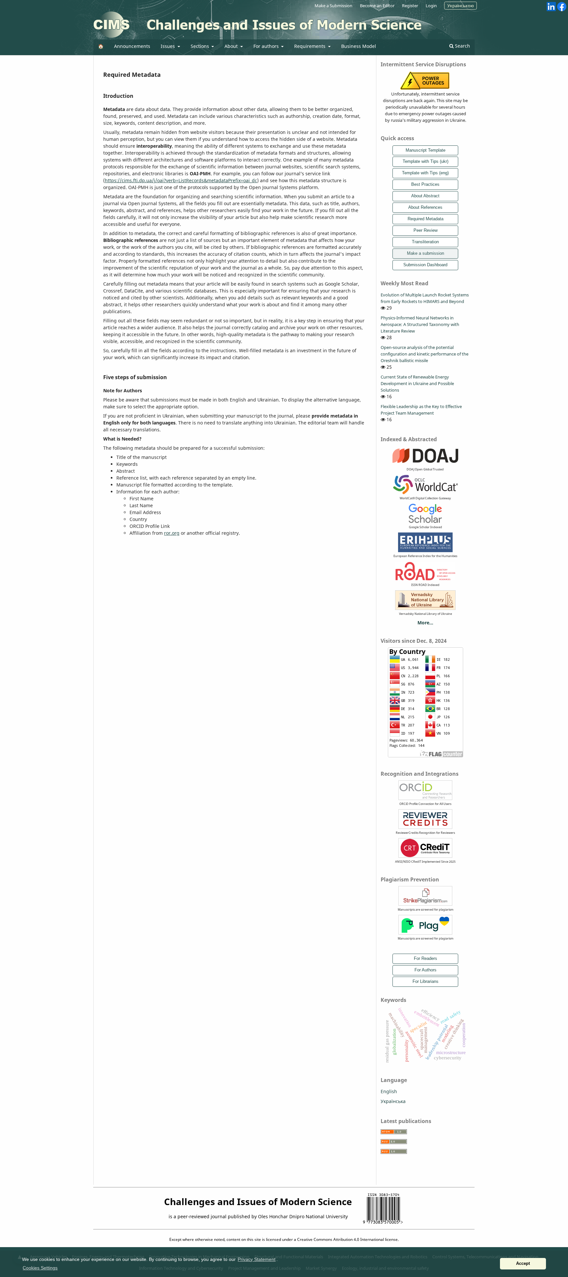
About (232, 46)
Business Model (358, 46)
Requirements (310, 46)
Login (431, 6)
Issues (168, 46)
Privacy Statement (256, 1259)
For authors (266, 46)
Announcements (132, 46)
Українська (393, 1101)
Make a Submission (333, 6)
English (389, 1091)
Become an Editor (377, 6)
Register (410, 6)
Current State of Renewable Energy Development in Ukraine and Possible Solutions (417, 383)
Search (462, 46)
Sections (200, 46)
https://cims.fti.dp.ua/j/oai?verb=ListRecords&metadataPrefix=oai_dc (181, 180)
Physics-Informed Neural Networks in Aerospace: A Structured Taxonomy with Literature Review (420, 324)
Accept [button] (523, 1263)
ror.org (171, 533)
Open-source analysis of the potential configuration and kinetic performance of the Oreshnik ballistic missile (424, 353)
